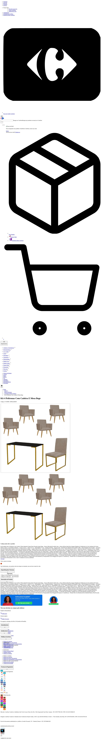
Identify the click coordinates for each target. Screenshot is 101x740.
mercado (5, 3)
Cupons (5, 374)
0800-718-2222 (5, 619)
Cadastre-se (17, 132)
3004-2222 (4, 613)
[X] (2, 728)
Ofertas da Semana (7, 373)
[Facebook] (1, 728)
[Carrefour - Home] (2, 119)
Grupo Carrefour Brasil (8, 651)
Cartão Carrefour (7, 646)
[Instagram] (3, 728)
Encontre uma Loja (13, 9)
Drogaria (5, 4)
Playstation (5, 383)
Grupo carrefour (12, 10)
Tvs (4, 378)
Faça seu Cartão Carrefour (9, 113)
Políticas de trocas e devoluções (10, 642)
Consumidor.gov (7, 647)
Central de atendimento (8, 630)
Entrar (7, 131)
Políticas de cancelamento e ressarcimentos (12, 643)
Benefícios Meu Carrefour (9, 15)
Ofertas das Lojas (12, 11)
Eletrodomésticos (7, 382)
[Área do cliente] (3, 125)
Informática (5, 380)
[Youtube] (4, 728)
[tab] (35, 438)
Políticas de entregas (7, 641)
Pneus (4, 375)
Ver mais (2, 558)
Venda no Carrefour (7, 653)
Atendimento (6, 12)
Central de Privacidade (8, 663)
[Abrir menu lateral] (2, 116)
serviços (5, 5)
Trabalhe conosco (7, 652)
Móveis (5, 377)
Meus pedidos (6, 643)
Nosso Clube (14, 237)
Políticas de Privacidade (8, 662)
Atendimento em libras (8, 13)
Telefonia (5, 379)
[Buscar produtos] (2, 122)
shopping (5, 1)
